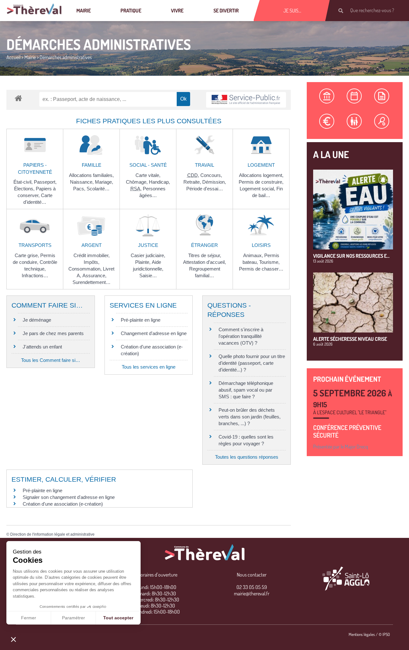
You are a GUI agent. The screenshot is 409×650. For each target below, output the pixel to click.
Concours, (211, 175)
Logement (261, 165)
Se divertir (226, 10)
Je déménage (37, 320)
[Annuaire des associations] (382, 121)
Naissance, (82, 182)
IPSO (386, 634)
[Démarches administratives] (327, 95)
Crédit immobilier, (91, 255)
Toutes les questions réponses (246, 457)
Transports (35, 245)
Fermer (28, 617)
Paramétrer (73, 617)
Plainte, (143, 262)
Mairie (83, 10)
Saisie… (148, 275)
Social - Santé (148, 165)
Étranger (204, 245)
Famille (91, 165)
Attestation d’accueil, (204, 262)
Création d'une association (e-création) (63, 504)
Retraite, (192, 182)
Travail (204, 165)
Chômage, (137, 182)
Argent (91, 245)
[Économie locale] (327, 121)
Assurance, (94, 275)
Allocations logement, (261, 175)
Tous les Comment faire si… (50, 360)
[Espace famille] (354, 121)
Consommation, (85, 268)
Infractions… (35, 275)
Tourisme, (269, 262)
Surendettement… (92, 282)
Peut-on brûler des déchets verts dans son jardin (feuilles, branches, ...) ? (250, 416)
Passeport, (45, 182)
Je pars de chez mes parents (53, 333)
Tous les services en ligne (148, 367)
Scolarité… (98, 188)
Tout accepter (118, 617)
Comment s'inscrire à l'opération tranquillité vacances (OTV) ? (241, 336)
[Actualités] (382, 95)
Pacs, (80, 188)
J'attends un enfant (42, 346)
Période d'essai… (204, 188)
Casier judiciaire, (148, 255)
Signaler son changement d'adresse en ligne (69, 497)
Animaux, (253, 255)
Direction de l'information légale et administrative (52, 534)
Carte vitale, (147, 175)
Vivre (177, 10)
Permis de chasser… (261, 268)
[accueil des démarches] (18, 98)
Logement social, (258, 188)
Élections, (25, 188)
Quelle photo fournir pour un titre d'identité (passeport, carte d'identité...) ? (252, 363)
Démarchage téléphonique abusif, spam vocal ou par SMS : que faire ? (246, 389)
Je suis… (292, 10)
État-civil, (23, 182)
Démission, (214, 182)
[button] (13, 639)
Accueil (13, 57)
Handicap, (159, 182)
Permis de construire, (261, 182)
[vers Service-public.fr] (246, 100)
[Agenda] (354, 95)
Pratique (130, 10)
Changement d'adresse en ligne (154, 333)
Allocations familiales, (91, 175)
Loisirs (261, 245)
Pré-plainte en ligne (140, 320)
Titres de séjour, (204, 255)
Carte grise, (27, 255)
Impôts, (91, 262)
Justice (148, 245)
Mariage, (104, 182)
